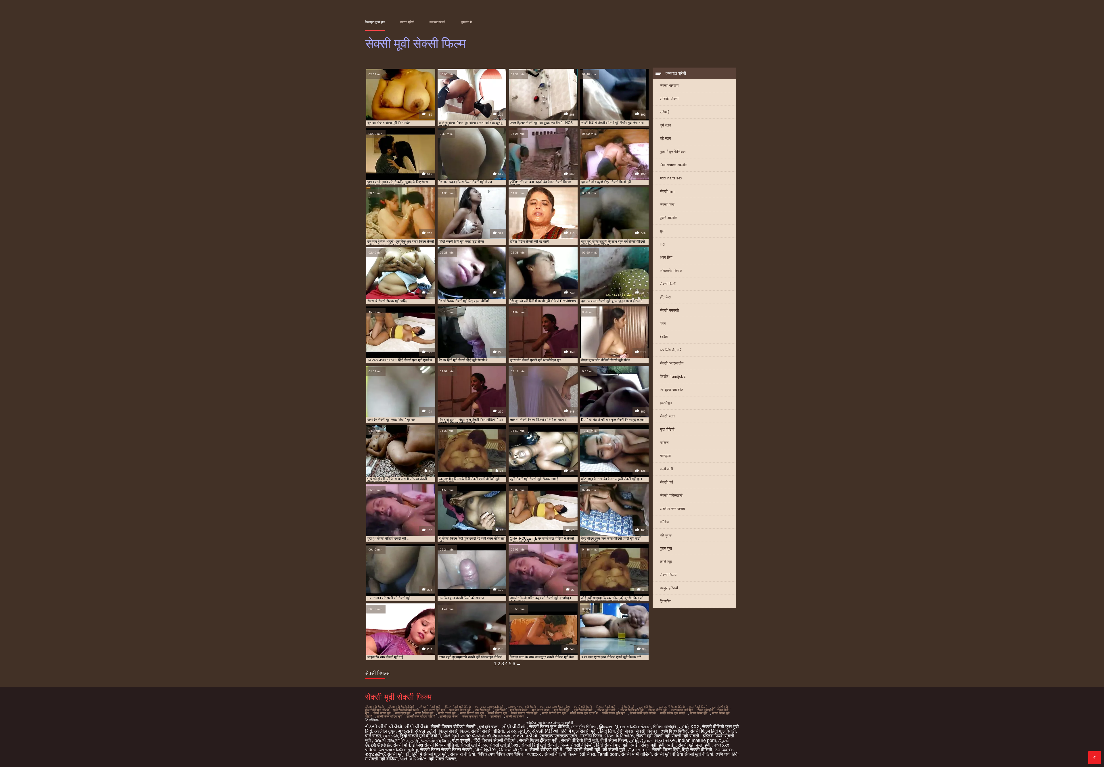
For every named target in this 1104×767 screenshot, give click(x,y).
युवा (662, 231)
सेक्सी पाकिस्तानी (671, 495)
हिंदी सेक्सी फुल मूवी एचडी (617, 745)
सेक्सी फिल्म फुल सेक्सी (672, 713)
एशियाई (664, 112)
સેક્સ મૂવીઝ (518, 731)
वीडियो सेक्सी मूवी (657, 710)
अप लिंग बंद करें (670, 350)
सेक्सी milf (667, 191)
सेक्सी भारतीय (669, 85)
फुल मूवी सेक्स (646, 707)
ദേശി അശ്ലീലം (391, 740)
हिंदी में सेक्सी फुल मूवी (430, 754)
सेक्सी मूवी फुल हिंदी (695, 745)
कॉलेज (664, 522)
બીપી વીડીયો (416, 726)
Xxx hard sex (671, 178)
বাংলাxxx (534, 754)
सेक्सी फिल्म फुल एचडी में (584, 713)
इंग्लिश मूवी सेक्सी (374, 707)
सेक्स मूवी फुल (705, 710)
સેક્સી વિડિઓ (545, 731)
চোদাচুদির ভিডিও (584, 726)
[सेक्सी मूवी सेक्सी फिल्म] (1094, 757)
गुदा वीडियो (667, 429)
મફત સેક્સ (665, 740)
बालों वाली (666, 469)
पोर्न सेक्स (373, 735)
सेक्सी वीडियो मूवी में (546, 749)
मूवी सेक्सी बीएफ (540, 710)
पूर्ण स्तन (665, 125)
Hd (662, 244)
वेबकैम (664, 337)
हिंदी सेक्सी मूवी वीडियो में (420, 735)
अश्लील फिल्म (590, 735)
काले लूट (666, 561)
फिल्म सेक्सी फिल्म (454, 731)
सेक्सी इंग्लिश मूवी (424, 713)
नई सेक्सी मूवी (627, 707)
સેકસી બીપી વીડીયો (383, 726)
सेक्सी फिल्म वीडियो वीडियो (421, 716)
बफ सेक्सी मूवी (482, 710)
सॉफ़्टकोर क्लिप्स (671, 271)
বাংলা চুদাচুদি (461, 740)
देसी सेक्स (625, 731)
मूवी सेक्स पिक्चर (442, 758)
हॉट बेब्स (665, 297)
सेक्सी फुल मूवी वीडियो (474, 716)
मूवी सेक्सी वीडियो (583, 710)
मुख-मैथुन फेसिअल (673, 151)
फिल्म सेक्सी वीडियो (577, 745)
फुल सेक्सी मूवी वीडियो (377, 710)
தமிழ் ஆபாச (640, 740)
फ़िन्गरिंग (665, 601)
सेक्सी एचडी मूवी (446, 713)
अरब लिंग (666, 257)
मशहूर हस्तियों (669, 588)
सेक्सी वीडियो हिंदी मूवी (579, 740)
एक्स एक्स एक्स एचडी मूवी (489, 707)
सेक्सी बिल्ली (668, 284)
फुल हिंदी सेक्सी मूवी (459, 710)
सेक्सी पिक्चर (647, 731)
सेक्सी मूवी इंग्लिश (515, 716)
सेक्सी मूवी (495, 716)
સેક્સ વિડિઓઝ (619, 735)
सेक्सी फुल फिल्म (449, 716)
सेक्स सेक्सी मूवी (381, 713)
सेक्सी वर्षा (666, 482)
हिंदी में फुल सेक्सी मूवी (579, 731)
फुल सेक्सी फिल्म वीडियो (672, 707)
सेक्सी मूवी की (398, 754)
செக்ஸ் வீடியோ (513, 749)
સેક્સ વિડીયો (525, 735)
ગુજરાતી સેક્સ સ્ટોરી (417, 731)
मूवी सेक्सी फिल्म (519, 710)
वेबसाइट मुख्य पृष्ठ (375, 22)
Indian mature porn (697, 740)
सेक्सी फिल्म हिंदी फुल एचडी (713, 731)
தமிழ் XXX (689, 726)
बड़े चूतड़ (666, 535)
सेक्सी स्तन (667, 416)
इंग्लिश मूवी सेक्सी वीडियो (401, 707)
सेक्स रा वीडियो (462, 754)
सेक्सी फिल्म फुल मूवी (613, 713)
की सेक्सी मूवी (614, 749)
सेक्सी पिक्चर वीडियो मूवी (524, 713)
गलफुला (665, 456)
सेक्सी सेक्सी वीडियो (487, 731)
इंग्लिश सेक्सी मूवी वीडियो (457, 707)
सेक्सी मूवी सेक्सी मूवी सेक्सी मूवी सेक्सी (668, 735)
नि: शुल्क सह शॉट (671, 390)
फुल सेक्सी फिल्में (698, 707)
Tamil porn (608, 754)
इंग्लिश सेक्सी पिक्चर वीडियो (435, 745)
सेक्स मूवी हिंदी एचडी (658, 745)
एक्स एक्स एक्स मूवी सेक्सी (522, 707)
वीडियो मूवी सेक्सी (606, 710)
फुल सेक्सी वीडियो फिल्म (406, 710)
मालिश (664, 442)
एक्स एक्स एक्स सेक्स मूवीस (555, 707)
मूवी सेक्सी (500, 710)
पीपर (663, 323)
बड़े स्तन (665, 138)
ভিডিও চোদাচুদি (665, 726)
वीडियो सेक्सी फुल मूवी (631, 710)
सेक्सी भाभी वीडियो (636, 754)
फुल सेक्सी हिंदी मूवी (434, 710)
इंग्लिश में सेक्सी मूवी (429, 707)
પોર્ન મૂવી (451, 735)
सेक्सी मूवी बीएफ (473, 745)
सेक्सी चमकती (669, 310)
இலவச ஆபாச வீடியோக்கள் (625, 726)
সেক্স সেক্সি (390, 735)
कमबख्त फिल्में (437, 22)
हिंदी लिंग (607, 731)
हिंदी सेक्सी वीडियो (697, 749)
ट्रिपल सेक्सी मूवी (605, 707)
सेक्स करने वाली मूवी (682, 710)
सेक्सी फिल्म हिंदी (666, 749)
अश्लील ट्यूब (385, 731)
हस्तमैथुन (666, 403)
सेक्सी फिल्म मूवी (698, 713)
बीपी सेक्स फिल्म (613, 740)
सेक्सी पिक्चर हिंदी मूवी (554, 713)
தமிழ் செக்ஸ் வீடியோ (430, 740)
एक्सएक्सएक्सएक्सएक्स (558, 735)
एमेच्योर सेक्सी (669, 99)
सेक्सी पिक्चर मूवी (497, 713)
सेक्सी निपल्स (668, 575)
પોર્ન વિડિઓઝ (413, 758)
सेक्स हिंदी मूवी (402, 713)
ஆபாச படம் (638, 749)
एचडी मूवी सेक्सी (583, 707)
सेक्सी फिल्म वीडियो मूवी (389, 716)
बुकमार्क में (466, 22)
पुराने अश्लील (668, 218)
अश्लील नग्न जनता (672, 509)
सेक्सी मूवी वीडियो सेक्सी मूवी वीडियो (683, 754)
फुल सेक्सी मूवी (720, 707)
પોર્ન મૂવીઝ (486, 749)
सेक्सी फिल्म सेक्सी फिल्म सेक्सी (446, 749)
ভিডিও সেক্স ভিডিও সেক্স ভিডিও (501, 754)
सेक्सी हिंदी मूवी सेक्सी (539, 745)
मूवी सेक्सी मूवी (561, 710)
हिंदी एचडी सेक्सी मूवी (583, 749)
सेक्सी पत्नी (667, 204)
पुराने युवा (666, 548)
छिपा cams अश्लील (673, 165)
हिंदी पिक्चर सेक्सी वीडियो (495, 740)
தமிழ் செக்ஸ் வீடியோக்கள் (486, 735)
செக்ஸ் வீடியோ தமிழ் (398, 749)
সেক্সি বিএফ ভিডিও (674, 731)
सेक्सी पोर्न (401, 745)
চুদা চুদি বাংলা (489, 726)
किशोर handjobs (672, 376)
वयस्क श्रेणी (407, 22)
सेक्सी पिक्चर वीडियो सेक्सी (454, 726)
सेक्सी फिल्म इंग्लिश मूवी (539, 740)
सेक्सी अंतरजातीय (671, 363)
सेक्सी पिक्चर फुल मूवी (472, 713)
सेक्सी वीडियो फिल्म (560, 754)
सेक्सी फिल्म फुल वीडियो (643, 713)
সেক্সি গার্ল (722, 754)
